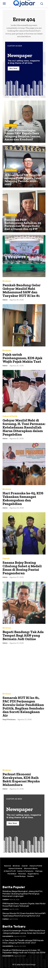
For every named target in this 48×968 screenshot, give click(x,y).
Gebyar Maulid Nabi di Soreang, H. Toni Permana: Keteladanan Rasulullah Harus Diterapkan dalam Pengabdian (24, 427)
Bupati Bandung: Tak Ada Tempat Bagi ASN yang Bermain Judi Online (23, 635)
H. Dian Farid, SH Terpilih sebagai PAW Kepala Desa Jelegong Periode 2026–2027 (23, 941)
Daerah (6, 559)
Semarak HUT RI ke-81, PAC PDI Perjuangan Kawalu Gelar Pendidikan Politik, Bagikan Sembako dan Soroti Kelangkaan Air (23, 706)
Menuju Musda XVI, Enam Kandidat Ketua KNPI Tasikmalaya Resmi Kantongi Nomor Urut (24, 914)
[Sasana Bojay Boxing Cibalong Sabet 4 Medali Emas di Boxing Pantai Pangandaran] (24, 533)
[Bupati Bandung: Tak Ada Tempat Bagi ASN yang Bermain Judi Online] (24, 603)
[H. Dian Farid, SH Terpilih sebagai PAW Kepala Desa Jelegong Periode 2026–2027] (24, 166)
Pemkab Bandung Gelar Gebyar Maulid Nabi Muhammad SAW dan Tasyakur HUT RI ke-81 (22, 290)
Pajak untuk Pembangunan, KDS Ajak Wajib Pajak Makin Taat (22, 358)
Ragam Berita (10, 125)
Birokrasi (7, 281)
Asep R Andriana (9, 719)
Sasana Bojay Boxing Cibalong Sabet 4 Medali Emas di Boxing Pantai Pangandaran (22, 567)
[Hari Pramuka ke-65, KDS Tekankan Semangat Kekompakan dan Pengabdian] (24, 464)
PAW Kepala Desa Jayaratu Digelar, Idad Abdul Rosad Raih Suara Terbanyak (24, 904)
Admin (5, 300)
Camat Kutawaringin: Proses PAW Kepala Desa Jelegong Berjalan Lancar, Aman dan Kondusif (24, 931)
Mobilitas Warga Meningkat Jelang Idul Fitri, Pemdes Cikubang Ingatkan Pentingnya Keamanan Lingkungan (23, 893)
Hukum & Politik (10, 416)
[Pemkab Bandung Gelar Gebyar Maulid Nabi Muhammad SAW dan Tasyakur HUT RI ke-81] (24, 256)
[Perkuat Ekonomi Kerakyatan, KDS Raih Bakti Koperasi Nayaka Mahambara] (24, 745)
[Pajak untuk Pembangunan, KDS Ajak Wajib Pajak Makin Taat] (24, 325)
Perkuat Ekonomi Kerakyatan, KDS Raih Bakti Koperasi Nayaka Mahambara (21, 779)
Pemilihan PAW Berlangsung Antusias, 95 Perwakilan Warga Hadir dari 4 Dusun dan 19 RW (24, 951)
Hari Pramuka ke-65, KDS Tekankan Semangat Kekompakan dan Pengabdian (23, 498)
